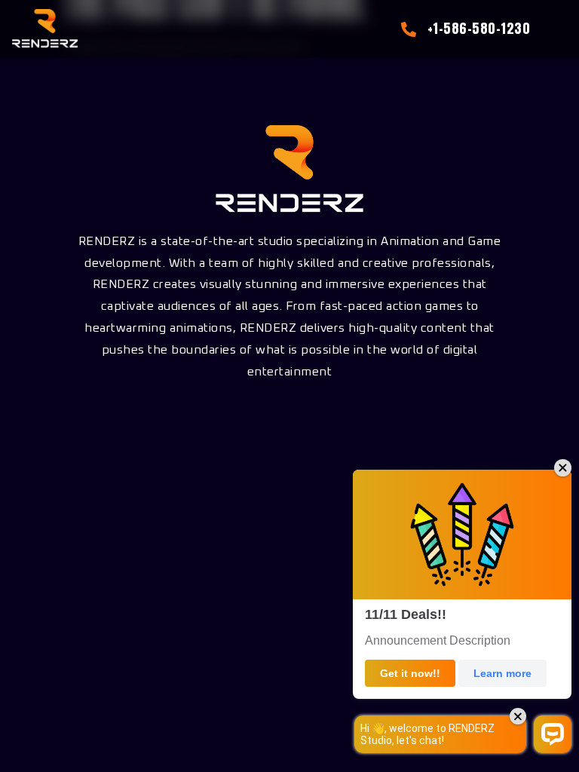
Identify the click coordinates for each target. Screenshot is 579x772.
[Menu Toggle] (556, 29)
